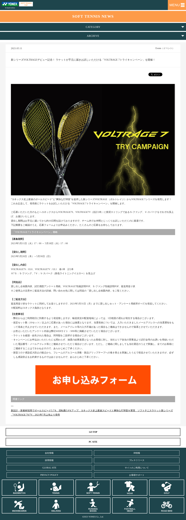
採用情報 (49, 460)
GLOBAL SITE (49, 467)
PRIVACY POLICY (49, 475)
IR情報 (137, 453)
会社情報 (49, 453)
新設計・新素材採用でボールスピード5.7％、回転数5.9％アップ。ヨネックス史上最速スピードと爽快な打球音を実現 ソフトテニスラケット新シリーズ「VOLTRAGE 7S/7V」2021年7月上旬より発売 (92, 412)
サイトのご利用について (137, 467)
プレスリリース (136, 460)
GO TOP (93, 432)
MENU (174, 5)
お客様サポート (136, 475)
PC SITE (93, 442)
